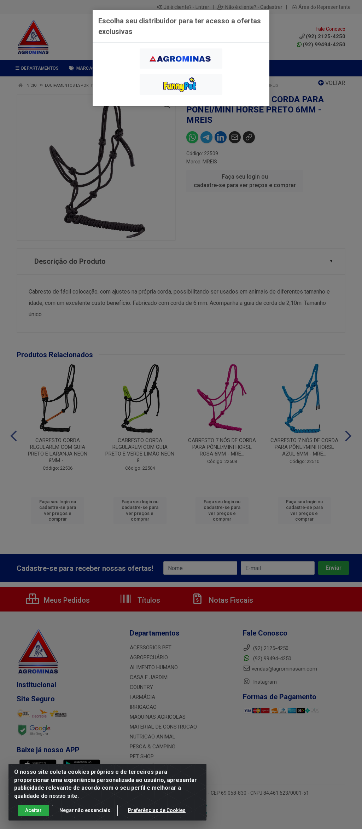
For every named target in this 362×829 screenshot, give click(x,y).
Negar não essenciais (84, 810)
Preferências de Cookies (157, 810)
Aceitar (33, 810)
